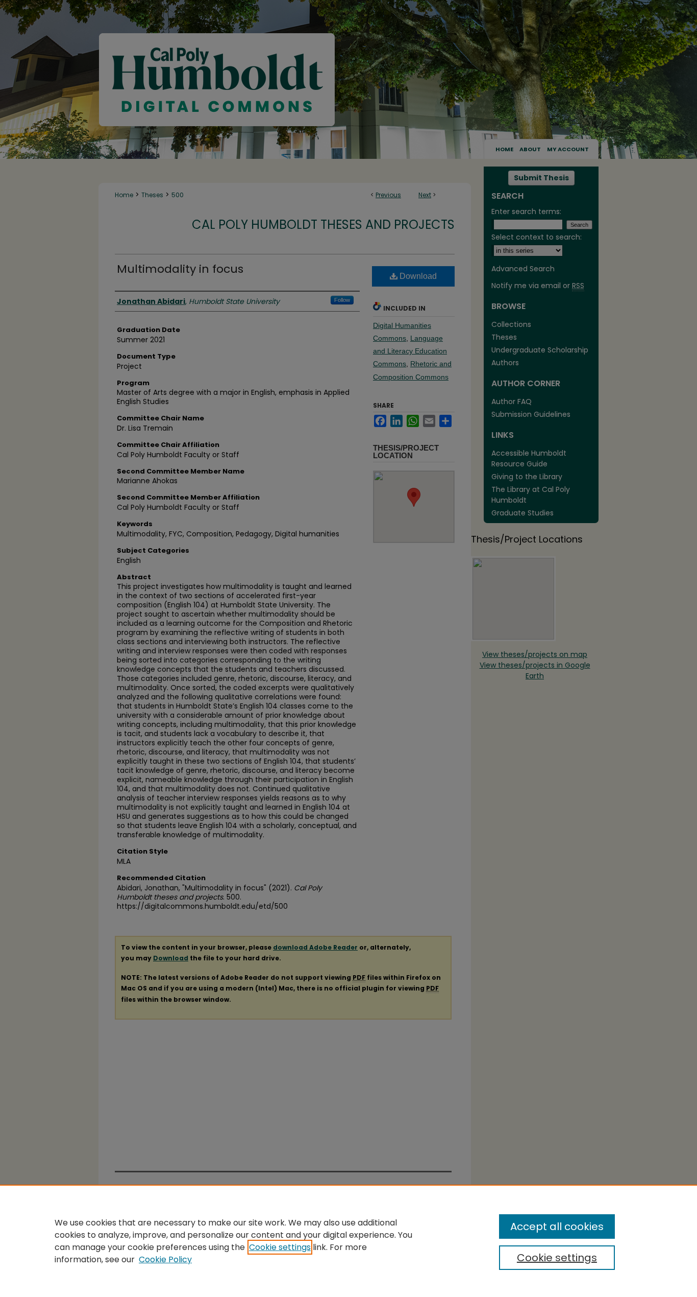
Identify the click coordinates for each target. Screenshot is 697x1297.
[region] (348, 1241)
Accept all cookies (557, 1226)
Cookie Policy (165, 1259)
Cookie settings (280, 1247)
